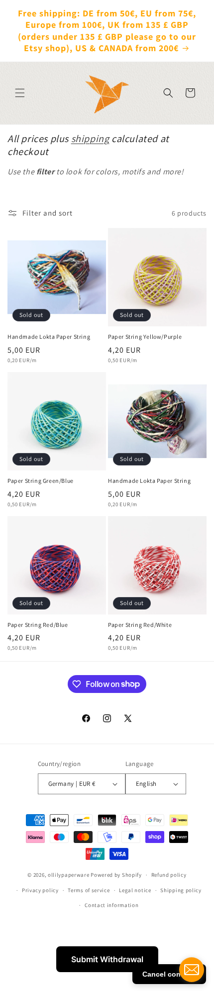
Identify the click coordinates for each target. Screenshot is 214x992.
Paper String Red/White (140, 624)
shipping (90, 138)
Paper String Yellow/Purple (145, 336)
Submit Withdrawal (107, 959)
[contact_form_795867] (191, 969)
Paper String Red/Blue (37, 624)
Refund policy (169, 874)
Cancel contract (169, 974)
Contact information (111, 905)
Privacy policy (40, 890)
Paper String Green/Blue (40, 480)
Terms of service (88, 890)
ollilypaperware (69, 874)
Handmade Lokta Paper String (48, 336)
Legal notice (135, 890)
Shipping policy (181, 890)
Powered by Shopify (116, 874)
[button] (20, 93)
